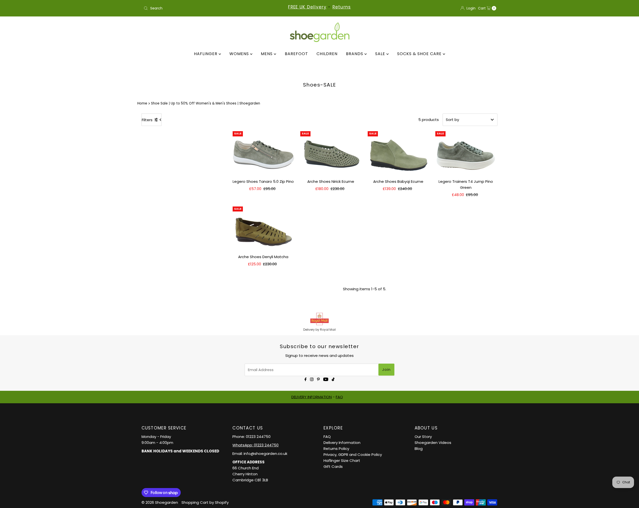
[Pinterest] (318, 379)
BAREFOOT (296, 54)
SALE (380, 54)
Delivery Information (341, 442)
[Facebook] (306, 379)
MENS (267, 54)
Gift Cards (333, 466)
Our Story (423, 436)
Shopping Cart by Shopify (205, 502)
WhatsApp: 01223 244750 (255, 445)
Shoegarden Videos (433, 442)
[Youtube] (325, 379)
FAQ (339, 397)
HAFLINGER (206, 54)
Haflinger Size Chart (341, 460)
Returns (341, 7)
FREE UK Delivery (307, 7)
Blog (419, 448)
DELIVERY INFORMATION (311, 397)
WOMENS (239, 54)
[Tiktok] (333, 379)
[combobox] (200, 8)
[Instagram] (312, 379)
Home (142, 103)
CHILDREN (327, 54)
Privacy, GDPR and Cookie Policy (352, 454)
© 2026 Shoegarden (160, 502)
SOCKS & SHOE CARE (420, 54)
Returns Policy (336, 448)
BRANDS (355, 54)
